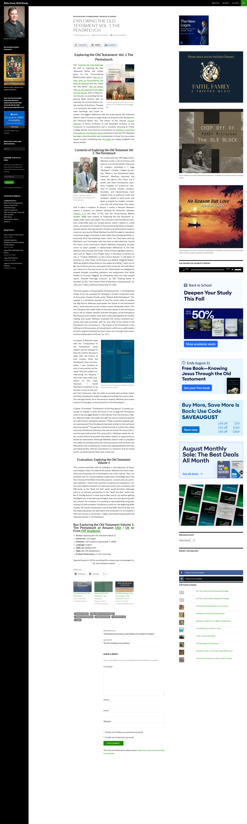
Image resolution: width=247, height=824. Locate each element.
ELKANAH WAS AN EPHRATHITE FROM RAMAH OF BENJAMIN (14, 242)
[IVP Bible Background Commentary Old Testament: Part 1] (124, 586)
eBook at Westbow (10, 90)
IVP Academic (91, 531)
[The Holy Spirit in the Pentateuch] (82, 586)
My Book (225, 3)
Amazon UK (18, 87)
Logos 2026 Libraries (11, 258)
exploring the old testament (102, 614)
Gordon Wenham (102, 617)
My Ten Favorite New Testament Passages (212, 598)
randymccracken (101, 35)
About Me (215, 3)
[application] (211, 269)
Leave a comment (119, 35)
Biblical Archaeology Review (13, 203)
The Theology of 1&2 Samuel (207, 643)
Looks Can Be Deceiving (205, 636)
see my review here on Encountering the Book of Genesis (88, 80)
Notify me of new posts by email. (119, 737)
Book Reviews (79, 16)
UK (107, 107)
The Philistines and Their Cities (208, 628)
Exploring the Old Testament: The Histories (101, 596)
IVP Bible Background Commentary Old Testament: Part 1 (124, 596)
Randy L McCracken (188, 551)
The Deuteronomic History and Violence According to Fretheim (128, 632)
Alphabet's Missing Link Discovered (210, 613)
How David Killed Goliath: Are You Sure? (212, 606)
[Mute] (233, 269)
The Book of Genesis (107, 16)
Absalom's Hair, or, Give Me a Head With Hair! (214, 651)
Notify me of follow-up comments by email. (124, 732)
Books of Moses (82, 614)
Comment (108, 666)
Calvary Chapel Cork (11, 210)
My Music (235, 3)
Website (107, 721)
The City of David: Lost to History (116, 641)
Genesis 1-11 (79, 213)
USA (131, 105)
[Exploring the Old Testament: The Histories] (103, 586)
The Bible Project (9, 208)
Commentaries (92, 16)
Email (106, 710)
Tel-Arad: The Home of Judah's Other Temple (214, 658)
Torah (78, 620)
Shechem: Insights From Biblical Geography (213, 621)
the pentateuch (119, 617)
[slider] (238, 269)
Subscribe (9, 182)
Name (106, 699)
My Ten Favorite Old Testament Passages (212, 591)
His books (106, 139)
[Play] (183, 269)
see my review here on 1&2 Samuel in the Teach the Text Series (88, 89)
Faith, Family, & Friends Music (14, 235)
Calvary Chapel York (10, 205)
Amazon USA (8, 87)
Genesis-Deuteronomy (84, 617)
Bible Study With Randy (16, 3)
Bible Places (8, 217)
